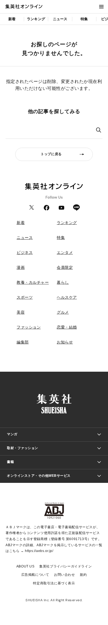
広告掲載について (35, 575)
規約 (83, 575)
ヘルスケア (67, 297)
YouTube (61, 207)
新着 (12, 19)
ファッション (29, 327)
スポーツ (25, 297)
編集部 (23, 342)
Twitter (31, 207)
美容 (21, 312)
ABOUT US (25, 566)
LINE (76, 207)
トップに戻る (51, 154)
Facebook (46, 207)
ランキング (36, 19)
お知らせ (65, 342)
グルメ (63, 312)
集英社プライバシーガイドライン (65, 566)
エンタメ (65, 252)
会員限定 (65, 267)
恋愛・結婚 (67, 327)
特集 (84, 19)
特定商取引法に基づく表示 (54, 583)
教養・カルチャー (33, 282)
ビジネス (25, 252)
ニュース (60, 19)
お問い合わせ (64, 575)
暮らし (63, 282)
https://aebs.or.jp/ (39, 551)
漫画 (21, 267)
